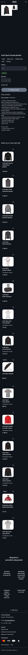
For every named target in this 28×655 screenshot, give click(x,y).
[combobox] (14, 68)
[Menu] (2, 2)
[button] (4, 21)
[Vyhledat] (4, 2)
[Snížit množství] (3, 80)
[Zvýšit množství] (9, 80)
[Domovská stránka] (14, 2)
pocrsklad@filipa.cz (10, 620)
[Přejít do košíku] (26, 2)
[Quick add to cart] (13, 149)
